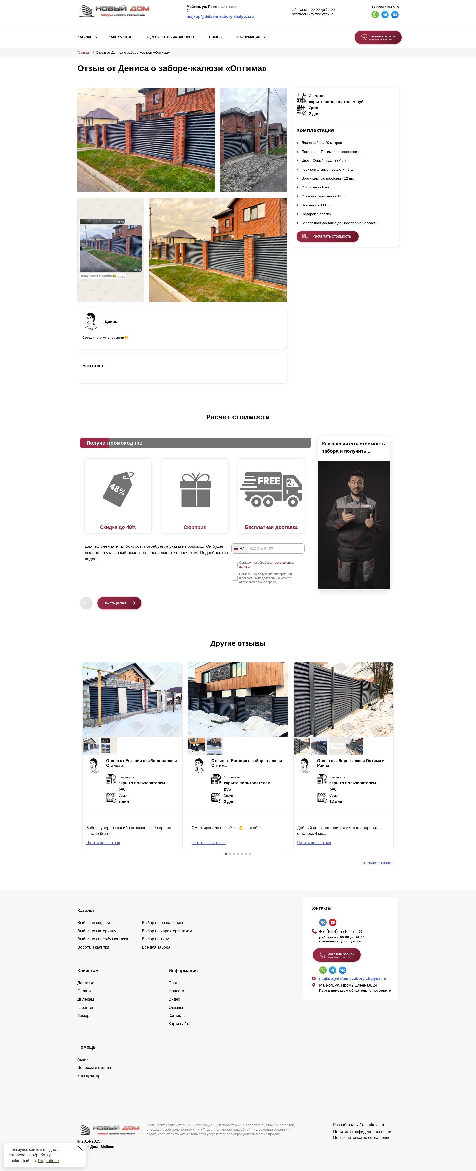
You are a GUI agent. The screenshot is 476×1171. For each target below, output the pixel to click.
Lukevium (375, 1125)
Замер (83, 1016)
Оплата (84, 991)
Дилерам (85, 999)
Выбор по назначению (162, 923)
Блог (173, 983)
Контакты (177, 1016)
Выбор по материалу (96, 931)
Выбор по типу (155, 939)
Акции (83, 1059)
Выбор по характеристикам (167, 931)
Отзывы (215, 37)
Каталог (85, 37)
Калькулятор (120, 37)
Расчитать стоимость (331, 236)
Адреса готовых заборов (170, 37)
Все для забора (156, 947)
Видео (174, 999)
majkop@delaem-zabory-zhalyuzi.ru (220, 16)
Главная (84, 52)
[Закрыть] (80, 1148)
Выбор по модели (93, 923)
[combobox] (240, 548)
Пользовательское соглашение (361, 1137)
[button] (226, 854)
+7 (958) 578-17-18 (385, 7)
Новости (176, 991)
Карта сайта (180, 1024)
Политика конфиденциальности (362, 1132)
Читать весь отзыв (103, 843)
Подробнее (48, 1161)
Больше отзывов (378, 862)
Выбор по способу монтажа (102, 939)
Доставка (85, 983)
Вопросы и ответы (94, 1068)
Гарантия (85, 1007)
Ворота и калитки (93, 947)
